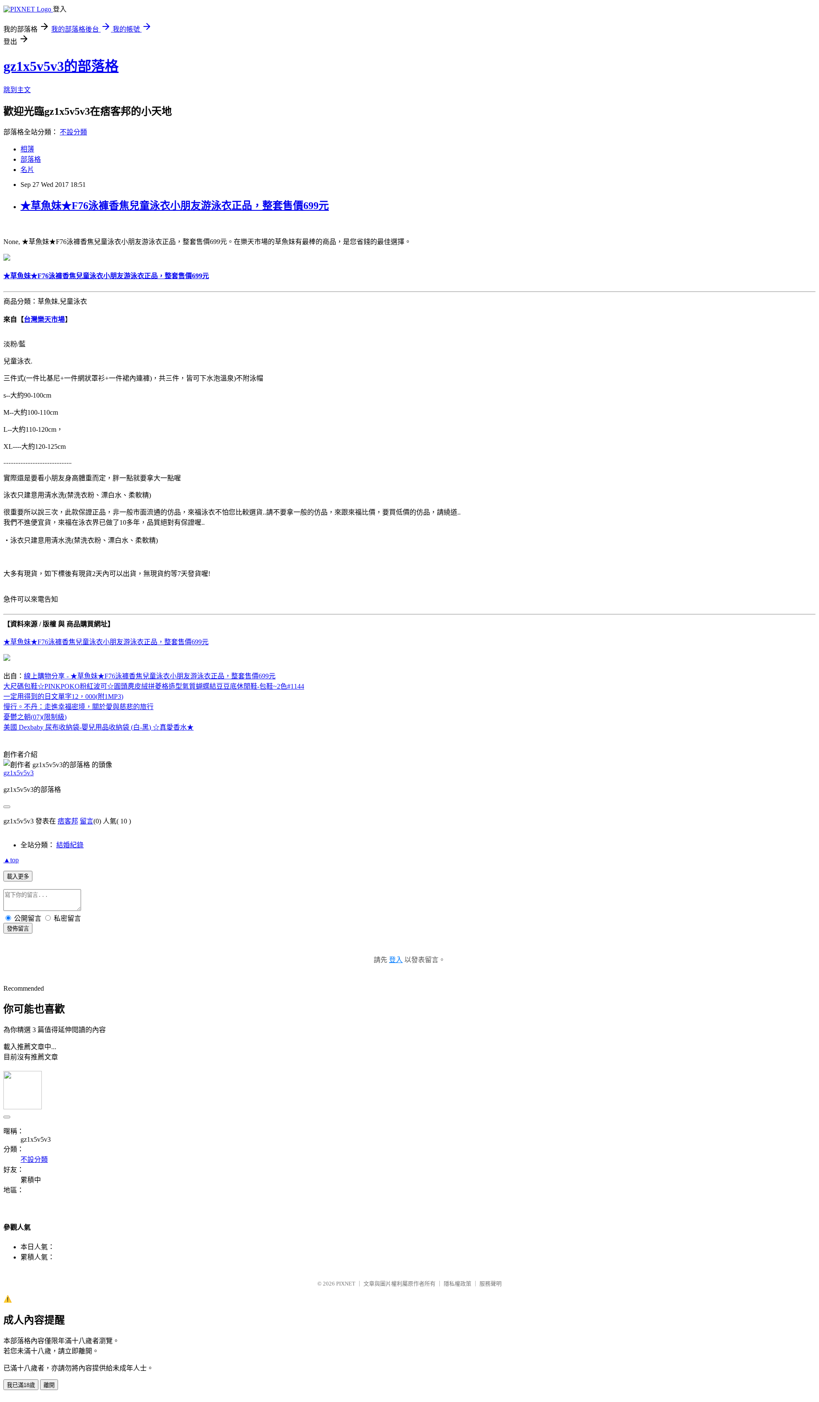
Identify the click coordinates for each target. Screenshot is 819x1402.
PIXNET (345, 1283)
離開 (49, 1385)
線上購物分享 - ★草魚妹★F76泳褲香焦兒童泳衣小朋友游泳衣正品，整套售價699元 (150, 676)
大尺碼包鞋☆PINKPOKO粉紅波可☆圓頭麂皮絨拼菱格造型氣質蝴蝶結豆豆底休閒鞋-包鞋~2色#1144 (153, 686)
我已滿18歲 (21, 1385)
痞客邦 (68, 821)
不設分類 (73, 132)
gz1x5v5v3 (18, 773)
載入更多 (18, 876)
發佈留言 (18, 928)
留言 (86, 821)
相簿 (27, 149)
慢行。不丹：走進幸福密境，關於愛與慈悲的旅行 (78, 706)
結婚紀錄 (70, 845)
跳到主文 (17, 89)
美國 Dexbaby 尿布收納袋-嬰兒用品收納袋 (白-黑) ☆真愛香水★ (98, 727)
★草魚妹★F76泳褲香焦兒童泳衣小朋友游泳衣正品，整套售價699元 (174, 205)
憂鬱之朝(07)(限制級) (35, 717)
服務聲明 (490, 1283)
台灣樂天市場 (44, 319)
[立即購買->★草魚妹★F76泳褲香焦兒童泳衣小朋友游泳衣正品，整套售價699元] (6, 258)
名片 (27, 169)
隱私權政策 (457, 1283)
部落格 (30, 159)
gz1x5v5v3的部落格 (61, 66)
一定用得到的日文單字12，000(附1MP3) (63, 696)
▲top (11, 860)
